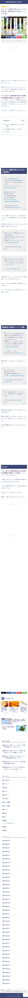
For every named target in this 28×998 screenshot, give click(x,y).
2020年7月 (7, 943)
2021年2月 (7, 935)
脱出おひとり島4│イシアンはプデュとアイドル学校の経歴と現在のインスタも (14, 757)
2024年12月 (7, 858)
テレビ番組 (3, 6)
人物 (5, 813)
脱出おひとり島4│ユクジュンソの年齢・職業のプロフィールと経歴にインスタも (14, 751)
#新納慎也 (18, 180)
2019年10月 (7, 976)
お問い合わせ (19, 994)
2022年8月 (7, 910)
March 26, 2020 (16, 207)
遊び (5, 826)
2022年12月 (7, 895)
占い (5, 816)
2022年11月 (7, 899)
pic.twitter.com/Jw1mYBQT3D (11, 201)
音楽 (5, 830)
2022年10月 (7, 902)
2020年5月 (7, 950)
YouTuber (7, 780)
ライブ (6, 809)
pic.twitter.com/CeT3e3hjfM (11, 346)
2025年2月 (7, 851)
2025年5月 (7, 847)
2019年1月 (7, 983)
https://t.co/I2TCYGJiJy (10, 187)
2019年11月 (7, 972)
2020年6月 (7, 946)
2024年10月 (7, 866)
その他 (6, 798)
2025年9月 (7, 844)
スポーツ (6, 795)
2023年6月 (7, 877)
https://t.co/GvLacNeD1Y (10, 199)
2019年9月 (7, 979)
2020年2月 (7, 961)
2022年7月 (7, 913)
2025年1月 (7, 855)
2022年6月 (7, 917)
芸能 (5, 820)
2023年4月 (7, 884)
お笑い (6, 787)
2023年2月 (7, 891)
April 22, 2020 (18, 353)
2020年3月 (7, 957)
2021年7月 (7, 928)
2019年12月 (7, 968)
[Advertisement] (14, 63)
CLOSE (22, 120)
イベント (6, 784)
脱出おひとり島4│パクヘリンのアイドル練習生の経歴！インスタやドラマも (14, 746)
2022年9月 (7, 906)
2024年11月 (7, 862)
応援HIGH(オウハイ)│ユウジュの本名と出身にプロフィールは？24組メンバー (14, 768)
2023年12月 (7, 873)
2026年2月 (7, 840)
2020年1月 (7, 965)
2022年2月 (7, 921)
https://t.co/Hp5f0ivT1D (13, 242)
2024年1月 (7, 870)
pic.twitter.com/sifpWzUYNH (17, 375)
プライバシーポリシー (10, 994)
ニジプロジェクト (10, 823)
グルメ (6, 791)
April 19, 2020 (16, 268)
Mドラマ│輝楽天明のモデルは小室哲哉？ (15, 125)
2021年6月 (7, 932)
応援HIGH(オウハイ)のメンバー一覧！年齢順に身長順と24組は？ (14, 762)
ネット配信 (7, 806)
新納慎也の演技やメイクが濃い (14, 129)
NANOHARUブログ (14, 2)
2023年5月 (7, 881)
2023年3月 (7, 888)
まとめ (7, 132)
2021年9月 (7, 924)
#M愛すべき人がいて (14, 178)
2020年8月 (7, 939)
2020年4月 (7, 954)
